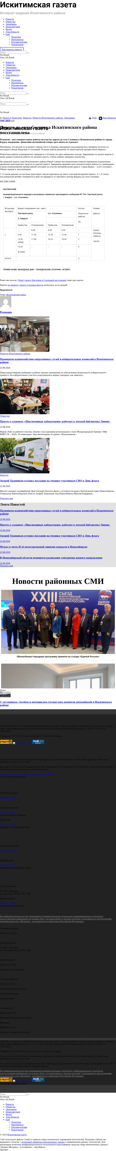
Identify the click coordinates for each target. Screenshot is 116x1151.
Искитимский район (16, 294)
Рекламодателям (19, 42)
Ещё (8, 34)
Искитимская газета (17, 1134)
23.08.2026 (5, 519)
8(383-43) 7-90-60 (8, 798)
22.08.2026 (5, 541)
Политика (16, 37)
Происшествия (13, 27)
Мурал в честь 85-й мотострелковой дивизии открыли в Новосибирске (43, 546)
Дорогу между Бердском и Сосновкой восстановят (42, 280)
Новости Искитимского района (48, 118)
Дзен (94, 118)
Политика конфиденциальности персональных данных (26, 774)
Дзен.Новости (12, 32)
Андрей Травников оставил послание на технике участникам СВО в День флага (49, 480)
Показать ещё (6, 498)
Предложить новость (12, 49)
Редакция (6, 312)
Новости (10, 19)
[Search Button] (28, 52)
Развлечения (17, 44)
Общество (10, 21)
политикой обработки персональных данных (43, 1142)
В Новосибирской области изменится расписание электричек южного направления (51, 557)
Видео (9, 29)
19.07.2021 (5, 120)
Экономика (11, 24)
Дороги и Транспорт (12, 118)
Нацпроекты (17, 39)
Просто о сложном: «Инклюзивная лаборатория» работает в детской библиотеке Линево (55, 421)
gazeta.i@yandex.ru (9, 850)
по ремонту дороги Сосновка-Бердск (26, 285)
